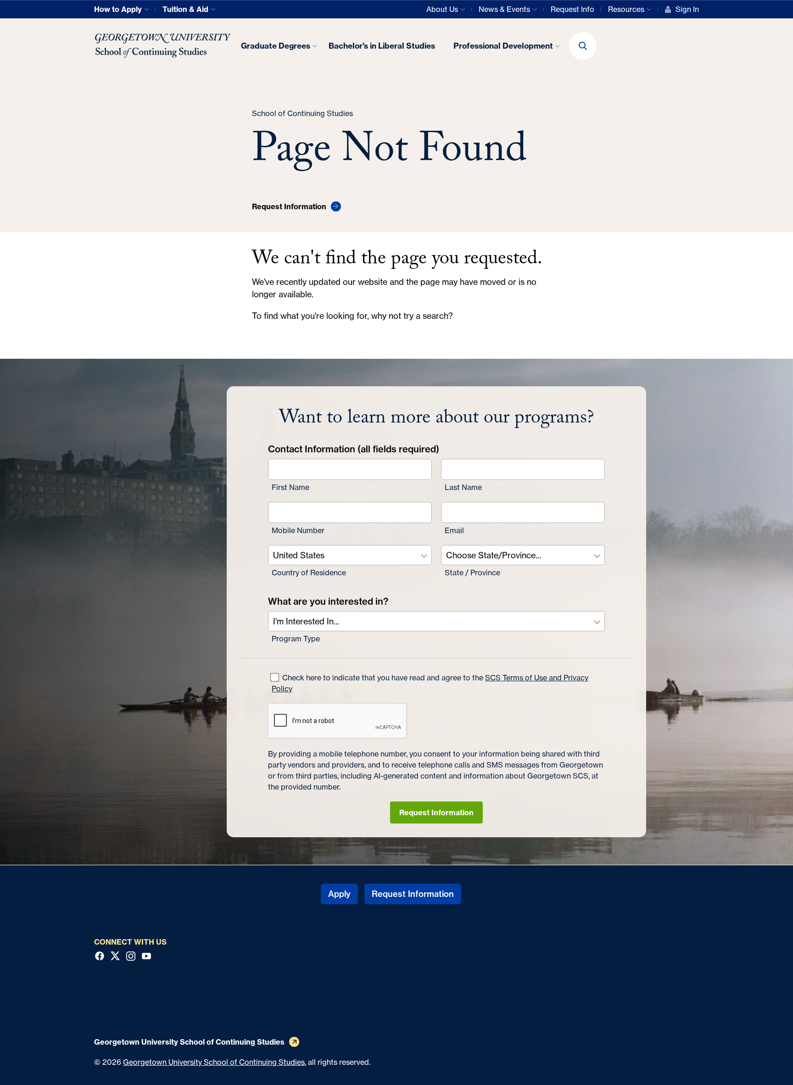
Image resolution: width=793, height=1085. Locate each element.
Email (454, 530)
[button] (583, 46)
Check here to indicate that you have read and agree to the (430, 683)
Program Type (296, 638)
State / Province (472, 572)
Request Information (436, 812)
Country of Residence (309, 572)
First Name (290, 487)
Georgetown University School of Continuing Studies (214, 1062)
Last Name (463, 487)
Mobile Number (298, 530)
